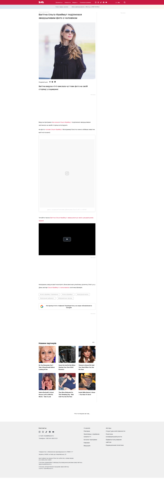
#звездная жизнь (82, 294)
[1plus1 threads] (43, 432)
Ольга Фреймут (65, 122)
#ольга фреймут (67, 294)
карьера (87, 442)
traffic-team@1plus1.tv (46, 468)
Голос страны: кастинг (62, 7)
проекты (59, 2)
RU (119, 2)
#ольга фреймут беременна (49, 294)
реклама (87, 431)
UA (116, 2)
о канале (87, 428)
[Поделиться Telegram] (49, 82)
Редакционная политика (115, 445)
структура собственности (115, 431)
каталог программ (90, 439)
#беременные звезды (65, 298)
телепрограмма (85, 2)
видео (74, 2)
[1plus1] (41, 2)
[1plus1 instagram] (39, 432)
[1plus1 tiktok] (46, 432)
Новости (68, 2)
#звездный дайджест (47, 298)
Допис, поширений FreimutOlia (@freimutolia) (60, 209)
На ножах (55, 122)
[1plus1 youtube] (53, 432)
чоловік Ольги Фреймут (53, 129)
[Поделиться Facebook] (52, 82)
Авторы (108, 428)
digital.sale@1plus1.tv (45, 464)
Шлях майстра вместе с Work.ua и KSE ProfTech (86, 7)
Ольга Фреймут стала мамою (59, 287)
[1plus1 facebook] (50, 432)
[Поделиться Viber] (55, 82)
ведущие (87, 445)
